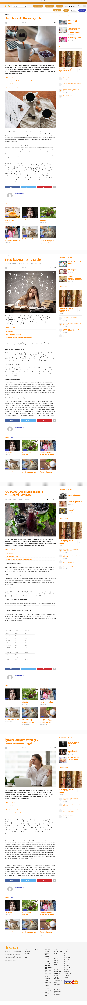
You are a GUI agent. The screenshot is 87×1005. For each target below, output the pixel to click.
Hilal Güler (47, 985)
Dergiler (73, 10)
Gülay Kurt (47, 976)
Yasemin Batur (57, 984)
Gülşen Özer (47, 978)
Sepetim (66, 969)
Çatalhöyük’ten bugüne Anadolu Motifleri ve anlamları (66, 70)
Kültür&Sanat (48, 990)
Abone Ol (82, 10)
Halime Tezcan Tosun (48, 983)
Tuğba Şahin (57, 978)
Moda (46, 995)
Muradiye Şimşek (58, 951)
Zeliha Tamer (57, 994)
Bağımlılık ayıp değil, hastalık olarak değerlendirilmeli (73, 744)
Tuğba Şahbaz (57, 977)
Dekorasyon (47, 958)
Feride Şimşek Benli (48, 971)
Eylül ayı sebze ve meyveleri (13, 87)
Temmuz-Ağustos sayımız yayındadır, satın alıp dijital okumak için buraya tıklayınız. (43, 2)
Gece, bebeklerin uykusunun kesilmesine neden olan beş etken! (46, 240)
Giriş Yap (68, 6)
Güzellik (46, 980)
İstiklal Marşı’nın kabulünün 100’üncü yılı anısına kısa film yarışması (75, 278)
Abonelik (66, 949)
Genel (46, 975)
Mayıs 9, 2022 (71, 754)
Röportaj (56, 960)
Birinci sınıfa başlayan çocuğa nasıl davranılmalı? (19, 337)
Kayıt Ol (74, 6)
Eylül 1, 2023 (43, 222)
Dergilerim (49, 6)
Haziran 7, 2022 (71, 34)
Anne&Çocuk (47, 949)
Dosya (46, 959)
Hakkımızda (66, 959)
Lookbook (57, 10)
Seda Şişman (57, 967)
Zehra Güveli (57, 989)
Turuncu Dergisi (12, 22)
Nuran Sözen (57, 955)
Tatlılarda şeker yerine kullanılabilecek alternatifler (20, 80)
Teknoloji (56, 975)
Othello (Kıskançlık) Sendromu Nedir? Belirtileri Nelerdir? (73, 751)
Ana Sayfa (66, 951)
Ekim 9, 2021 (71, 40)
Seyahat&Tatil (57, 971)
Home (6, 14)
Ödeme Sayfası (67, 967)
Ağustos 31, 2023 (26, 240)
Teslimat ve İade (67, 973)
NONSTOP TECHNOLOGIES (17, 1002)
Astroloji (47, 951)
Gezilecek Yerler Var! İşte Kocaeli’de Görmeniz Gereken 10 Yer (71, 90)
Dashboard (66, 953)
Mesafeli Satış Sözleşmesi (69, 963)
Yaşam (25, 216)
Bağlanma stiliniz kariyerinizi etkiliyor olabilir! (73, 22)
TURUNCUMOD (38, 6)
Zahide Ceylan (57, 987)
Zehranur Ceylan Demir (58, 992)
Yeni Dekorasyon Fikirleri (29, 239)
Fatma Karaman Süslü (48, 968)
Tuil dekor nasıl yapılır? (68, 95)
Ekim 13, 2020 (71, 512)
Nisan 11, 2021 (71, 497)
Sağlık (9, 14)
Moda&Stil (56, 949)
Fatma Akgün (48, 965)
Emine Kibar (47, 961)
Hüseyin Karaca (48, 987)
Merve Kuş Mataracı (47, 993)
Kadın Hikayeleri (48, 988)
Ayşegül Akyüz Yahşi (48, 954)
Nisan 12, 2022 (71, 272)
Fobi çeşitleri (9, 84)
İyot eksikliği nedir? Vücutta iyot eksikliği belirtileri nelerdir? (46, 472)
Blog (66, 10)
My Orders (66, 965)
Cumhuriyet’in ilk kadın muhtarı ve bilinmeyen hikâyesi (70, 78)
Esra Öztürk (47, 963)
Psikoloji (56, 958)
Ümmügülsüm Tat (58, 980)
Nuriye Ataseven (58, 956)
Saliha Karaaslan (58, 966)
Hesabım (59, 6)
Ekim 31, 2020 (71, 281)
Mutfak (42, 216)
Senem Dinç (56, 969)
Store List (66, 971)
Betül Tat (47, 956)
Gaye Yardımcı (48, 973)
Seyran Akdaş (57, 973)
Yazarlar (56, 986)
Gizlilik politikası (67, 957)
